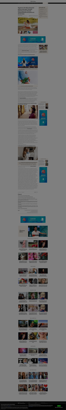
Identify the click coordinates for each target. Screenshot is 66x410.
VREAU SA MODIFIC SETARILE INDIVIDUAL (59, 407)
